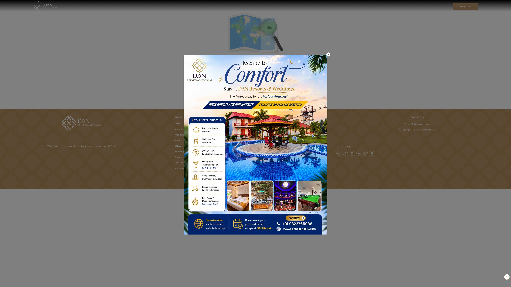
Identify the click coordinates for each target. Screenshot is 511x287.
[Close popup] (328, 54)
